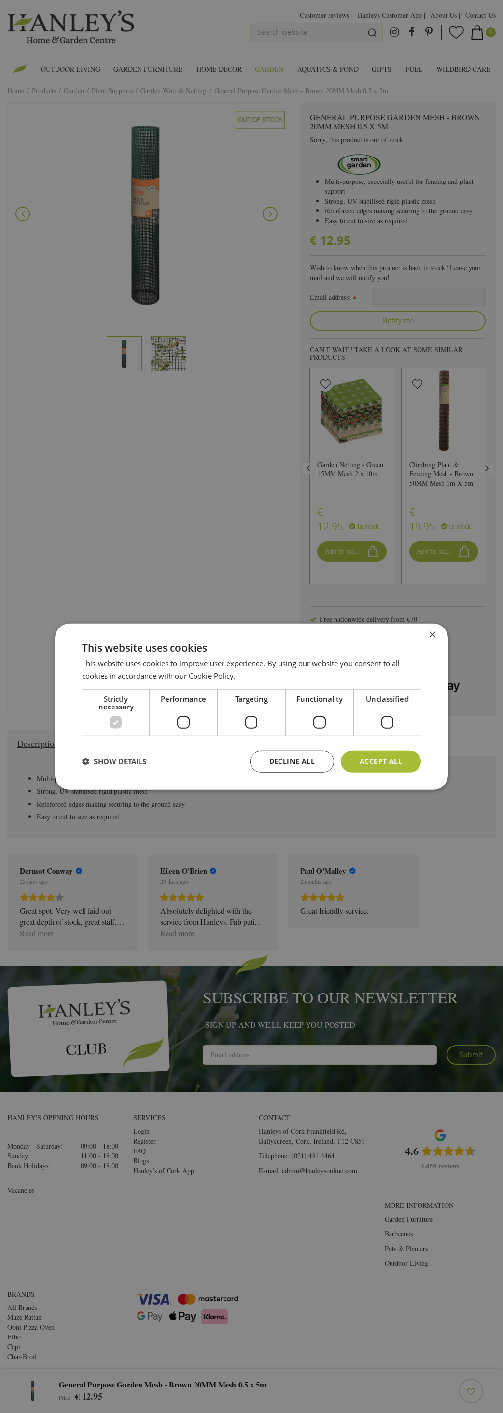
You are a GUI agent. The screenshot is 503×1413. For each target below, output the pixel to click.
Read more (256, 675)
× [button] (432, 635)
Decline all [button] (292, 761)
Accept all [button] (381, 761)
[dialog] (251, 707)
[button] (114, 761)
